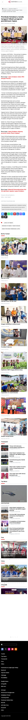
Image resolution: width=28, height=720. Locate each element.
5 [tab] (18, 559)
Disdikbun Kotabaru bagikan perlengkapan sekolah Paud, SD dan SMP (13, 300)
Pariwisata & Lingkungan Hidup (9, 667)
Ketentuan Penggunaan (7, 692)
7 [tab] (17, 583)
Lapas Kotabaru (8, 222)
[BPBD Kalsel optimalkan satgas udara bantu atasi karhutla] (14, 493)
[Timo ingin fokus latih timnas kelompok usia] (4, 475)
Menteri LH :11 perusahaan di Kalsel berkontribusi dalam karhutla (13, 577)
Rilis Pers (3, 686)
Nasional (3, 670)
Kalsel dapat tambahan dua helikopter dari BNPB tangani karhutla (17, 454)
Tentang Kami (5, 697)
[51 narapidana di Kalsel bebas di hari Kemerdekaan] (4, 523)
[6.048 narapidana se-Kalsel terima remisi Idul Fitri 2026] (14, 269)
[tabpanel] (14, 549)
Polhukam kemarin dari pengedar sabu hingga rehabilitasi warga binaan (12, 323)
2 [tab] (12, 559)
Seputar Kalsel (12, 8)
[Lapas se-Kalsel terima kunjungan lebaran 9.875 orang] (14, 246)
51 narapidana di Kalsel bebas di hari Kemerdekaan (17, 522)
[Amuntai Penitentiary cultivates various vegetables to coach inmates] (14, 383)
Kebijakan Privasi (5, 695)
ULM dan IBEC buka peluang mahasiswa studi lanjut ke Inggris (17, 516)
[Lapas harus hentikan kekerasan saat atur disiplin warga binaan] (14, 426)
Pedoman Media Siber (7, 700)
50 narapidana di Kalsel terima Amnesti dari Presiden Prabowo (13, 346)
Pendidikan (4, 677)
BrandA (3, 702)
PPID (2, 710)
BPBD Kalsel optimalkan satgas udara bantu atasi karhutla (14, 502)
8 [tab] (19, 583)
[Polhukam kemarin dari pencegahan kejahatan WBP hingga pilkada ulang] (14, 360)
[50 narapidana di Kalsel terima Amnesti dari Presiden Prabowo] (14, 337)
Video (3, 561)
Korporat (3, 707)
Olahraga (3, 675)
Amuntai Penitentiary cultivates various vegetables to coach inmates (12, 391)
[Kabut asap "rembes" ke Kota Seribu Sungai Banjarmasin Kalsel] (4, 469)
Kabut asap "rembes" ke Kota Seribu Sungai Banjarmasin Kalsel (17, 468)
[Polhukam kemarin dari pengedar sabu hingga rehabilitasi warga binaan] (14, 314)
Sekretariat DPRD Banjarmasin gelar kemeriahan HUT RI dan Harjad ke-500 (14, 553)
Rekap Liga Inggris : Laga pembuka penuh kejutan (12, 631)
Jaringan (3, 690)
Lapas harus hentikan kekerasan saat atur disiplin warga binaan (13, 435)
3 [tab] (14, 559)
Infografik (4, 584)
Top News (4, 481)
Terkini (3, 654)
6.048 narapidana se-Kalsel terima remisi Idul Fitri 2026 (13, 277)
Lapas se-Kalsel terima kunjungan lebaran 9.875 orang (13, 254)
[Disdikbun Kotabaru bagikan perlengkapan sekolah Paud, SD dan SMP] (14, 291)
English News (4, 681)
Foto (2, 537)
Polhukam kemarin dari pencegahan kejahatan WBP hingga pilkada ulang (11, 369)
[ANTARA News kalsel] (15, 1)
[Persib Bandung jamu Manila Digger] (4, 462)
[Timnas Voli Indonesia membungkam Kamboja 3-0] (4, 448)
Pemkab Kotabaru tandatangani (11, 225)
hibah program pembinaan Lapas (11, 228)
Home (5, 8)
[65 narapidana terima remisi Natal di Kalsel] (13, 405)
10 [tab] (23, 583)
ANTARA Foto (5, 705)
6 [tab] (15, 583)
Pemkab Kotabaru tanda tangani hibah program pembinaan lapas (12, 10)
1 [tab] (9, 559)
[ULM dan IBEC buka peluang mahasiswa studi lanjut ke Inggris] (4, 516)
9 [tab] (21, 583)
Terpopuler (4, 441)
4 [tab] (16, 559)
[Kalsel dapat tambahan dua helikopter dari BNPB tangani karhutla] (4, 455)
